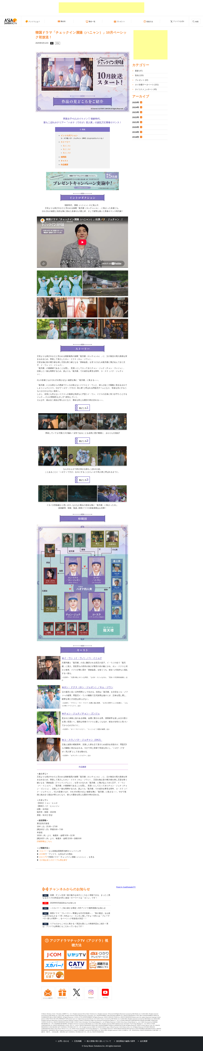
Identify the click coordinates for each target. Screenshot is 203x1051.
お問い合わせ (63, 1041)
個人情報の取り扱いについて (99, 1041)
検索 (197, 22)
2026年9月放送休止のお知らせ (60, 903)
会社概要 (144, 1041)
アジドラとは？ (34, 22)
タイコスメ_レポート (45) (146, 89)
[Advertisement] (101, 7)
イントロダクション (69, 135)
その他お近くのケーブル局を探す (53, 860)
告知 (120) (139, 75)
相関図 (63, 157)
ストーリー (65, 142)
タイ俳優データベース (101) (147, 85)
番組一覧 (92, 21)
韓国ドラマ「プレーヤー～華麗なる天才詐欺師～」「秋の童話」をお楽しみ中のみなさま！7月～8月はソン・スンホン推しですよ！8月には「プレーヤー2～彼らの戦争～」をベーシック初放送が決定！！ (76, 915)
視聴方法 (149, 22)
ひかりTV (43, 857)
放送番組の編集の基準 (125, 1041)
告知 (57, 43)
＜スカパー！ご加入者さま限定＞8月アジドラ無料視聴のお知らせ (75, 908)
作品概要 (64, 165)
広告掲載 (78, 1041)
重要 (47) (138, 71)
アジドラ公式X (178, 21)
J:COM (42, 854)
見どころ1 (66, 146)
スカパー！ (44, 851)
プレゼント (121, 21)
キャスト (64, 161)
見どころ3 (66, 153)
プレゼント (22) (141, 80)
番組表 (63, 21)
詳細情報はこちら (44, 841)
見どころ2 (66, 149)
